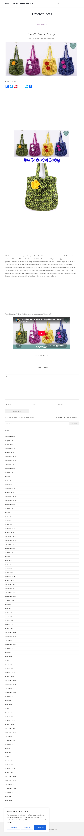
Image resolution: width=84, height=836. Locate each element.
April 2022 (8, 520)
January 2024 (9, 453)
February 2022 (10, 528)
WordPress (54, 829)
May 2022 (8, 516)
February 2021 (10, 576)
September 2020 (10, 596)
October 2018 (9, 688)
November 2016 (10, 780)
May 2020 (8, 612)
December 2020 (10, 584)
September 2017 (10, 740)
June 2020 (8, 608)
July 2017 (8, 748)
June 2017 (8, 752)
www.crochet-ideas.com (54, 256)
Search (74, 423)
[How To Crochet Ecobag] (41, 59)
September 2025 (10, 437)
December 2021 (10, 536)
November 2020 (10, 588)
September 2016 (10, 788)
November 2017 (10, 732)
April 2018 (8, 712)
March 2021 (9, 572)
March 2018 (9, 716)
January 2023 (9, 493)
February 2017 (10, 768)
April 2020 (8, 616)
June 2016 (8, 800)
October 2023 (9, 465)
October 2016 (9, 784)
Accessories (42, 24)
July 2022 (8, 512)
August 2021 (9, 552)
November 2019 (10, 636)
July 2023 (8, 477)
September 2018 (10, 692)
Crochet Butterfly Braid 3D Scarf (20, 417)
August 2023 (9, 473)
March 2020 (9, 620)
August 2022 (9, 508)
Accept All (40, 827)
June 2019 (8, 656)
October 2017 (9, 736)
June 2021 (8, 560)
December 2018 (10, 680)
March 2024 (9, 445)
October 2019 (9, 640)
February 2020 (10, 624)
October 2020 (10, 592)
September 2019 (10, 644)
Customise (13, 827)
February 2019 (10, 672)
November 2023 (10, 461)
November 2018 (10, 684)
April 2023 (8, 485)
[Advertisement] (41, 110)
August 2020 (9, 600)
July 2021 (8, 556)
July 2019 (8, 652)
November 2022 (10, 500)
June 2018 (8, 704)
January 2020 (9, 628)
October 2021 (9, 544)
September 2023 (10, 469)
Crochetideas (50, 39)
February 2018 (10, 720)
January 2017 (9, 772)
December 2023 (10, 457)
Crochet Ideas (42, 13)
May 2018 (8, 708)
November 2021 (10, 540)
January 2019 (9, 676)
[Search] (77, 3)
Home (15, 3)
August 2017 (9, 744)
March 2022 (9, 524)
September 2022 (10, 504)
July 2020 (8, 604)
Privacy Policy (26, 3)
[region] (26, 820)
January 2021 (9, 580)
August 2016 (9, 792)
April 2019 (8, 664)
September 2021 (10, 548)
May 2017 (8, 756)
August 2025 (9, 441)
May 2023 (8, 481)
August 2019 (9, 648)
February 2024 (10, 449)
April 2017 (8, 760)
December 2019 (10, 632)
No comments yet (41, 355)
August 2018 (9, 696)
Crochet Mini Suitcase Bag (67, 417)
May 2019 (8, 660)
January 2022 (9, 532)
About (8, 3)
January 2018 (9, 724)
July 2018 (8, 700)
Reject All (27, 827)
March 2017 (9, 764)
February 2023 (10, 489)
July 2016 (8, 796)
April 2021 (8, 568)
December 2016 (10, 776)
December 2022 (10, 497)
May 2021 (8, 564)
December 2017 (10, 728)
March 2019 (9, 668)
